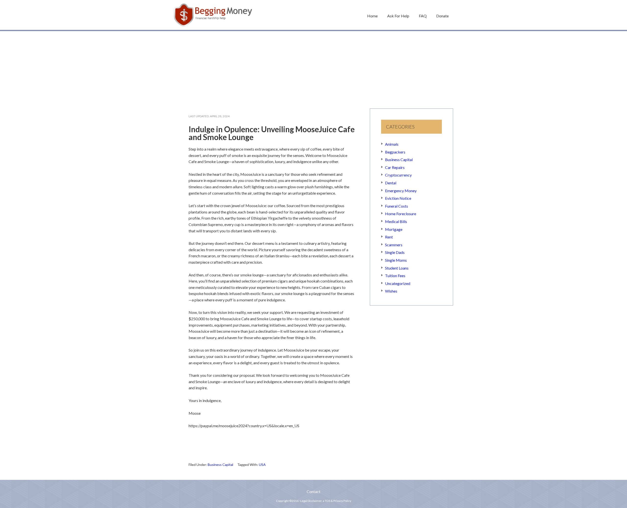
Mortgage (393, 229)
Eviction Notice (398, 198)
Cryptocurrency (398, 175)
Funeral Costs (396, 206)
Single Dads (395, 252)
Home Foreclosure (400, 213)
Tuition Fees (395, 275)
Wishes (391, 291)
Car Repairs (395, 167)
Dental (390, 182)
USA (262, 464)
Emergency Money (401, 190)
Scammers (393, 244)
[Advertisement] (313, 67)
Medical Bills (396, 221)
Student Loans (397, 268)
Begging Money (213, 14)
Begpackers (395, 152)
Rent (389, 237)
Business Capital (220, 464)
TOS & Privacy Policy (338, 501)
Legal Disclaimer (311, 501)
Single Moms (396, 260)
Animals (391, 144)
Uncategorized (397, 283)
